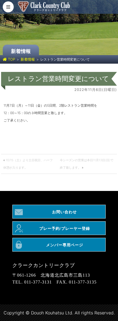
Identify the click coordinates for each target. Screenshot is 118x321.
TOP (11, 59)
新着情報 (28, 59)
